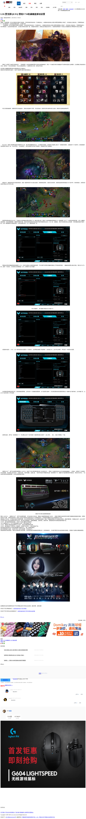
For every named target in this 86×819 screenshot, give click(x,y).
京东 (30, 3)
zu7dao (11, 689)
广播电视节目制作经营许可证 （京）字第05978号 (33, 817)
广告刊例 (17, 812)
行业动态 (71, 9)
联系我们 (12, 812)
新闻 (9, 7)
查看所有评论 (9, 685)
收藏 (2, 641)
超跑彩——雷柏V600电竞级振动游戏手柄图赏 (15, 660)
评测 (14, 7)
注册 (79, 2)
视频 (26, 7)
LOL (11, 640)
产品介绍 (7, 812)
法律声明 (26, 812)
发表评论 (5, 680)
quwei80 (10, 698)
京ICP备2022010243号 (11, 817)
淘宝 (35, 3)
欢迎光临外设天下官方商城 (19, 608)
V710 (4, 640)
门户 (19, 3)
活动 (42, 7)
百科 (31, 7)
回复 (82, 694)
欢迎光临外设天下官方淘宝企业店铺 (26, 611)
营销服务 (22, 812)
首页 (64, 9)
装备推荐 (20, 7)
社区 (24, 3)
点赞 (76, 694)
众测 (41, 3)
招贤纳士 (31, 812)
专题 (36, 7)
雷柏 (2, 640)
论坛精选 (47, 7)
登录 (76, 2)
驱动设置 (15, 640)
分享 (2, 19)
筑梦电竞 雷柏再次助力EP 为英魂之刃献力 (14, 655)
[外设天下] (7, 3)
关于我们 (3, 812)
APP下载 (54, 7)
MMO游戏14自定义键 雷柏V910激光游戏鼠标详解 (16, 650)
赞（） (2, 617)
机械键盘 (8, 640)
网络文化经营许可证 (50, 817)
